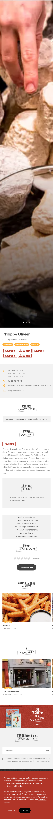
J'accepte (24, 810)
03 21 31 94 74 (15, 381)
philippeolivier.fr (15, 390)
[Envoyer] (47, 750)
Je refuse (11, 810)
